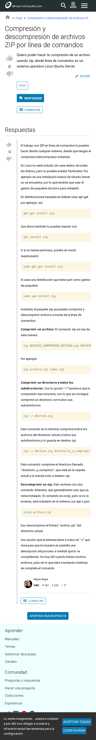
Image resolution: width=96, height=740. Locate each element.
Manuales (12, 639)
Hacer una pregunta (20, 688)
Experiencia (13, 703)
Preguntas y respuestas (22, 681)
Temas (10, 647)
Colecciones (14, 696)
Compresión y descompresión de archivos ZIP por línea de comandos (59, 18)
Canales (11, 662)
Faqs (19, 18)
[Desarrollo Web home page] (23, 6)
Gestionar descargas (20, 654)
